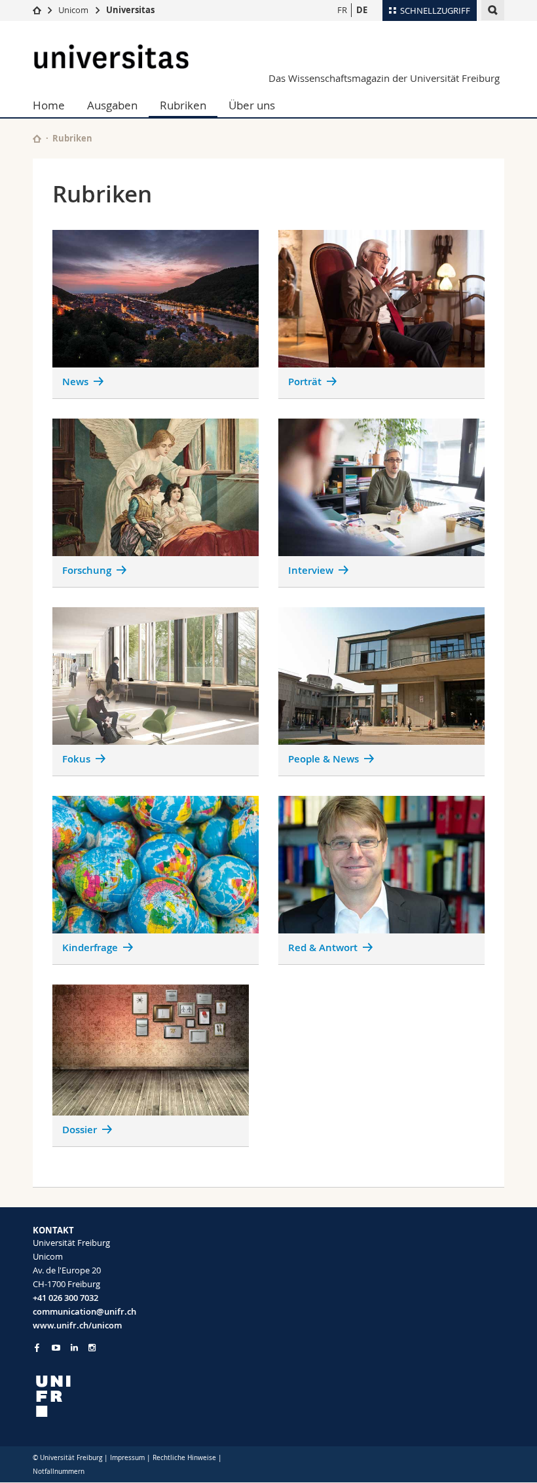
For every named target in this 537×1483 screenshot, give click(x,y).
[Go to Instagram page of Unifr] (92, 1347)
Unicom (73, 10)
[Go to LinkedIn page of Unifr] (74, 1347)
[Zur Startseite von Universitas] (111, 56)
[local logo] (146, 1396)
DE (361, 10)
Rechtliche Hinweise (184, 1458)
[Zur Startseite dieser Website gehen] (37, 138)
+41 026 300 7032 (65, 1298)
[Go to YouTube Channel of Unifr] (56, 1347)
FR (342, 10)
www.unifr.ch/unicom (77, 1325)
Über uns (252, 105)
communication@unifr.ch (84, 1311)
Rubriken (183, 105)
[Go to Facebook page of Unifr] (37, 1347)
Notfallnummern (58, 1471)
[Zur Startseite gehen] (37, 10)
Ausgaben (112, 105)
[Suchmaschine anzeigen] (492, 10)
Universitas (130, 10)
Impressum (127, 1458)
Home (49, 105)
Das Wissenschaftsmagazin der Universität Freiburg (384, 77)
